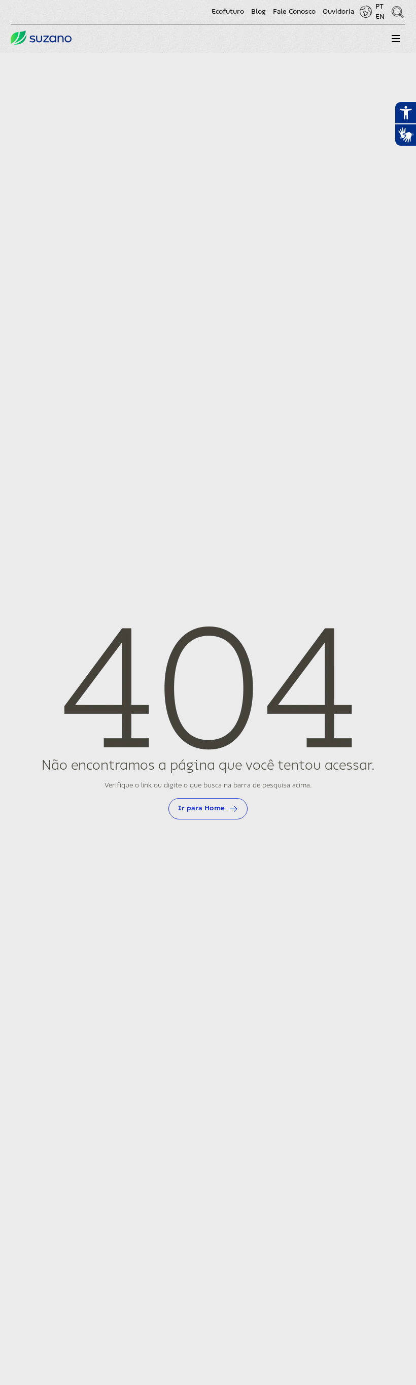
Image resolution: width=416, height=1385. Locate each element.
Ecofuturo (228, 11)
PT (379, 6)
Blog (258, 11)
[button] (395, 38)
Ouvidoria (338, 11)
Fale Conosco (294, 11)
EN (380, 16)
